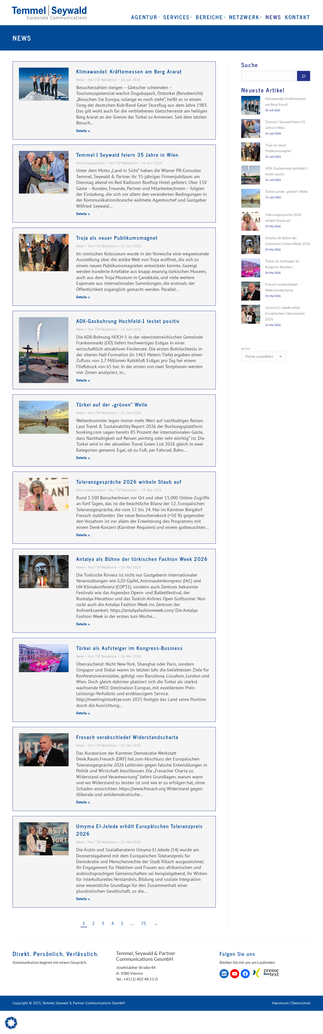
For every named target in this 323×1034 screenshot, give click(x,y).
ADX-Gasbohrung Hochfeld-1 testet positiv (128, 321)
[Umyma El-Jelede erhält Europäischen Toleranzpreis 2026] (250, 315)
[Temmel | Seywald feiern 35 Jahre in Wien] (250, 129)
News (80, 79)
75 (143, 923)
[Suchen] (303, 76)
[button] (11, 1023)
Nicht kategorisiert (90, 163)
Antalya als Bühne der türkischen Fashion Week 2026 (142, 559)
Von (102, 80)
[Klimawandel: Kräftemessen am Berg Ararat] (250, 106)
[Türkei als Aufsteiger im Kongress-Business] (250, 268)
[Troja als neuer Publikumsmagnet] (250, 152)
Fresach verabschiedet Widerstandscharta (127, 737)
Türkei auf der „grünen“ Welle (112, 404)
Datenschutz (300, 1003)
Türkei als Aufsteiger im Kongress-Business (129, 648)
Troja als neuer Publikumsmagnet (117, 237)
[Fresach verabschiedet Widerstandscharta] (250, 292)
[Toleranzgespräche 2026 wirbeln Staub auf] (250, 222)
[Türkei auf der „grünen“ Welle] (250, 199)
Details (81, 130)
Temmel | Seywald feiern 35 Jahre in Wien (127, 154)
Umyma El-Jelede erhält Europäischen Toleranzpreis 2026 (139, 830)
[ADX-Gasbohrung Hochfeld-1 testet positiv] (250, 176)
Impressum (280, 1003)
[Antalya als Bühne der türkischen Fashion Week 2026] (250, 245)
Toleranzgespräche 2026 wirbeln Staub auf (129, 481)
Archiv (245, 348)
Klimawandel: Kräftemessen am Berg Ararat (129, 71)
